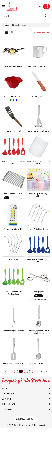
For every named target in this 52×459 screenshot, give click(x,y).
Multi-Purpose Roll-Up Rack (13, 194)
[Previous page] (6, 371)
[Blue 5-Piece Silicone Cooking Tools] (38, 244)
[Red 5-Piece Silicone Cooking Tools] (13, 146)
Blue (17, 100)
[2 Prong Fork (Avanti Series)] (13, 316)
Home (6, 25)
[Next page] (46, 371)
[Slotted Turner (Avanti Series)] (13, 348)
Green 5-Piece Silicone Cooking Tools (13, 293)
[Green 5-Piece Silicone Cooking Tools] (13, 277)
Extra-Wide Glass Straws (38, 229)
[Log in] (40, 6)
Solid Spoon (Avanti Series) (38, 363)
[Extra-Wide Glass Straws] (38, 214)
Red (13, 100)
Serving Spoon (38, 292)
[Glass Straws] (13, 244)
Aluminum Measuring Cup (38, 66)
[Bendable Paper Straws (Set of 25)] (38, 179)
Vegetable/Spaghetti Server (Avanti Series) (38, 332)
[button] (4, 6)
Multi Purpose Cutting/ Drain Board (38, 162)
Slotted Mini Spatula (13, 131)
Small (6, 198)
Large (20, 198)
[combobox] (26, 16)
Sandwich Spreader (38, 96)
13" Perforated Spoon (38, 299)
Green (10, 100)
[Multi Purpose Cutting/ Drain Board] (38, 146)
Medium (13, 198)
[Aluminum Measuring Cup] (38, 51)
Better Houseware (21, 425)
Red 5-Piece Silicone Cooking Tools (13, 162)
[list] (11, 32)
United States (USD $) (24, 419)
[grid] (6, 32)
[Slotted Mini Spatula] (13, 116)
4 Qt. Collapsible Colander (14, 96)
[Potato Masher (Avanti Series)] (38, 116)
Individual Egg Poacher (13, 66)
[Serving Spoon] (38, 277)
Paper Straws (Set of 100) (13, 229)
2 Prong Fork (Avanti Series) (13, 331)
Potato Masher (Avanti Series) (38, 131)
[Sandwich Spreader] (38, 81)
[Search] (45, 16)
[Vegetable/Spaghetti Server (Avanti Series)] (38, 316)
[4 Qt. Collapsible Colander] (13, 81)
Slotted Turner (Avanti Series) (13, 363)
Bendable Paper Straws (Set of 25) (38, 195)
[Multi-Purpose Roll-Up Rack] (13, 179)
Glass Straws (13, 259)
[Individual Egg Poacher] (13, 51)
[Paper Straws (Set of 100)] (13, 214)
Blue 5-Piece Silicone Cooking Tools (38, 260)
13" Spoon (38, 296)
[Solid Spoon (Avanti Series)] (38, 348)
